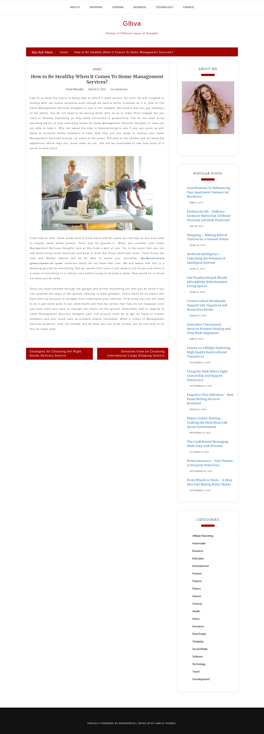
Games (196, 596)
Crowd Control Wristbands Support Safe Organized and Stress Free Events (207, 305)
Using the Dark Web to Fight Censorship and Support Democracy (207, 376)
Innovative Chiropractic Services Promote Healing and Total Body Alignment (209, 329)
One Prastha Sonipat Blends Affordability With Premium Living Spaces (207, 282)
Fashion (197, 573)
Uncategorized (200, 679)
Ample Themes (165, 723)
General (118, 7)
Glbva (132, 23)
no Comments (119, 89)
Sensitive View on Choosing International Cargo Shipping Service (136, 353)
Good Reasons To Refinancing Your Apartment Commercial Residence (208, 192)
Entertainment (200, 565)
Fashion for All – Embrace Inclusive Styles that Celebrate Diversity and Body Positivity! (209, 216)
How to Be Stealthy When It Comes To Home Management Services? (97, 79)
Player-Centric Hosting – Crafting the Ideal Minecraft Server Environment (207, 422)
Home (97, 69)
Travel (196, 671)
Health (75, 7)
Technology (164, 7)
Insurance (198, 626)
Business (140, 7)
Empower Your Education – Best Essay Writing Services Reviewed (210, 399)
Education (198, 558)
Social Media (199, 648)
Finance (188, 7)
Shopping (96, 7)
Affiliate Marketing (202, 535)
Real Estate (199, 633)
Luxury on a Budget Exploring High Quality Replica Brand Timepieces (208, 352)
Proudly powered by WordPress (111, 723)
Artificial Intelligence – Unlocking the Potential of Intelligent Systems (206, 258)
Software (197, 656)
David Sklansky (75, 89)
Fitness (196, 588)
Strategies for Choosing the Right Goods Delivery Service (55, 353)
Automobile (198, 543)
